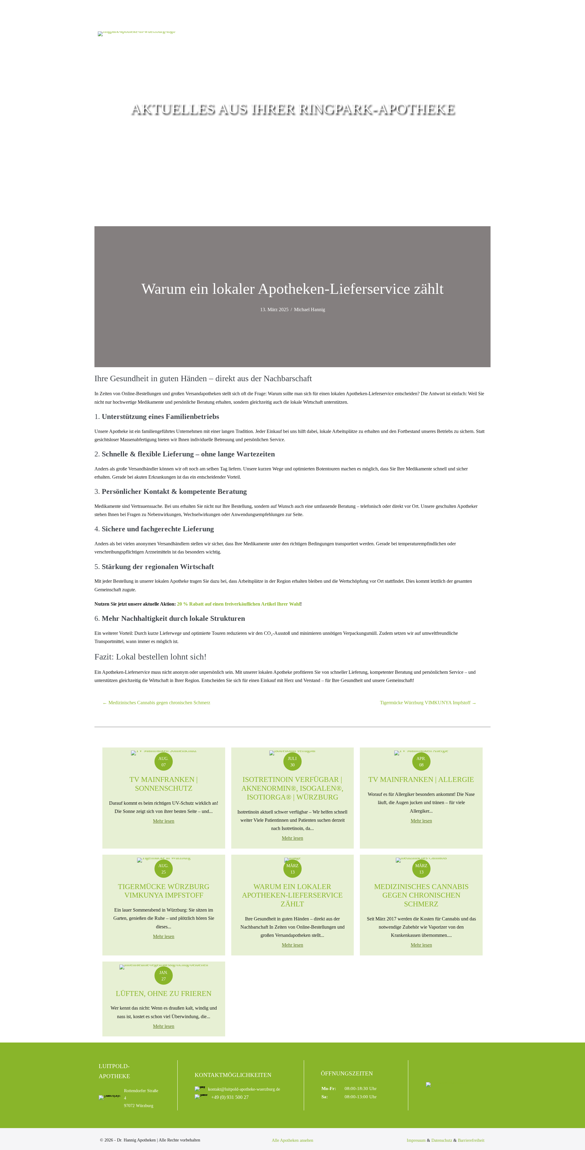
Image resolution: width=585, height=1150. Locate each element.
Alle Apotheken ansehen (292, 1140)
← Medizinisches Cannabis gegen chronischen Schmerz (156, 702)
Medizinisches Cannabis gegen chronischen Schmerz (421, 895)
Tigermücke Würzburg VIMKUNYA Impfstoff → (428, 702)
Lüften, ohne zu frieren (163, 993)
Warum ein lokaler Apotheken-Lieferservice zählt (292, 895)
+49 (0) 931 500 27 (230, 1097)
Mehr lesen (163, 821)
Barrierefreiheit (471, 1140)
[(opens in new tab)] (449, 1083)
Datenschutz (441, 1140)
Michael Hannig (309, 309)
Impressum (416, 1140)
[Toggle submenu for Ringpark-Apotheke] (342, 42)
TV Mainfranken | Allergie (421, 779)
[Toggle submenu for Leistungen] (431, 42)
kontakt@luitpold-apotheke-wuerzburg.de (244, 1089)
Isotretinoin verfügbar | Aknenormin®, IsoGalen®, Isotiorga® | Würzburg (292, 788)
